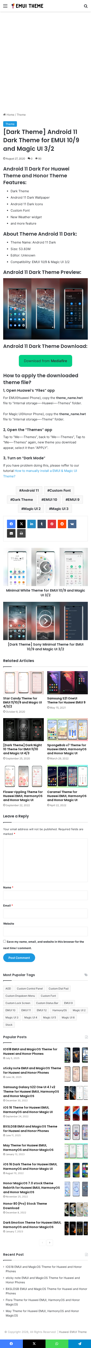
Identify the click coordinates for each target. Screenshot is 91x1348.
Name (8, 887)
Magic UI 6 (68, 1017)
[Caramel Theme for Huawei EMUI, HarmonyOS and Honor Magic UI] (67, 776)
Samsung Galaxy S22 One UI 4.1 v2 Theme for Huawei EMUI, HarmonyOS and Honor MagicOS (31, 1091)
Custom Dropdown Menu (20, 995)
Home (10, 114)
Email (8, 905)
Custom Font (60, 490)
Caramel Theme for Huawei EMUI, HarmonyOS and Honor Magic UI (67, 796)
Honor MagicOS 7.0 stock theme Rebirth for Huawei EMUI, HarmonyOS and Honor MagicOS (31, 1187)
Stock (9, 1024)
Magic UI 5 (49, 1017)
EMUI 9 (74, 499)
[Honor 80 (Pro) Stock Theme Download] (76, 1209)
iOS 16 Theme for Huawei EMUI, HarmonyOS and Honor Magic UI (28, 1109)
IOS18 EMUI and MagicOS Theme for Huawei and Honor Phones (30, 1051)
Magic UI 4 (30, 1017)
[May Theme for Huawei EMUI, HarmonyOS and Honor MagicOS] (76, 1151)
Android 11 (30, 490)
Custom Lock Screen (18, 1003)
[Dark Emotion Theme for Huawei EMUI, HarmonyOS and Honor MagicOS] (76, 1228)
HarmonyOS (59, 1010)
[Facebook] (11, 524)
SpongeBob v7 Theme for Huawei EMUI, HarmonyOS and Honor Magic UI (67, 749)
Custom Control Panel (30, 988)
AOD (8, 988)
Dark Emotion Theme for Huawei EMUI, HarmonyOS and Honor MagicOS (32, 1224)
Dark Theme (22, 499)
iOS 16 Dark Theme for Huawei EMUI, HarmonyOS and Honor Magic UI (30, 1166)
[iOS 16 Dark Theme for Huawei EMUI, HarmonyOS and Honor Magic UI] (76, 1170)
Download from (45, 361)
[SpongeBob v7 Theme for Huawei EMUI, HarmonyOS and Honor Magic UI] (67, 729)
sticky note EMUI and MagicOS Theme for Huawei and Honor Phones (32, 1070)
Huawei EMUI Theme (73, 1332)
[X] (21, 524)
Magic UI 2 (32, 509)
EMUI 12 (42, 1010)
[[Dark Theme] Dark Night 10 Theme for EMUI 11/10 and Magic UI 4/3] (23, 729)
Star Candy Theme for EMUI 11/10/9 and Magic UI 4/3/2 (22, 702)
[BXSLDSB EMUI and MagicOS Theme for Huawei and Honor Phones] (76, 1132)
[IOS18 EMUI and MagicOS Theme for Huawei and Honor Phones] (76, 1055)
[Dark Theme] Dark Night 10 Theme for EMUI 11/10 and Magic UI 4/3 (22, 749)
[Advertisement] (45, 63)
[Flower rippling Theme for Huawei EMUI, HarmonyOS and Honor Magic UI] (23, 776)
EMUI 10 (50, 499)
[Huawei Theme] (27, 6)
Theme (21, 114)
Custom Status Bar (47, 1003)
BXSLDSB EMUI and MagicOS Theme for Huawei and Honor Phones (30, 1128)
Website (8, 923)
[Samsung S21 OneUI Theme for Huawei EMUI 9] (67, 682)
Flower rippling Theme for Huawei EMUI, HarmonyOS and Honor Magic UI (23, 796)
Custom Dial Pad (58, 988)
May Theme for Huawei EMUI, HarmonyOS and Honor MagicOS (28, 1147)
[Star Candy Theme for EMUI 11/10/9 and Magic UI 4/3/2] (23, 682)
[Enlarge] (82, 284)
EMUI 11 (26, 1010)
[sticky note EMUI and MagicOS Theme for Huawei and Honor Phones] (76, 1074)
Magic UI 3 (60, 509)
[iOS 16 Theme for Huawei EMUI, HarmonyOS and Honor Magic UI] (76, 1113)
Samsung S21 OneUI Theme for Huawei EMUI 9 (66, 700)
